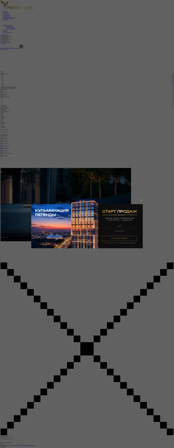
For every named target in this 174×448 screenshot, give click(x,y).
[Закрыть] (141, 200)
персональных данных (128, 242)
